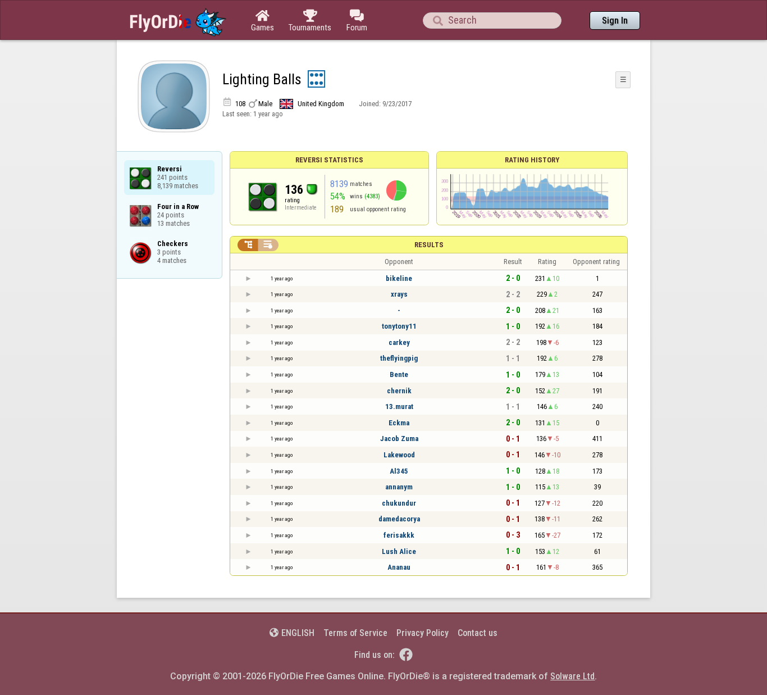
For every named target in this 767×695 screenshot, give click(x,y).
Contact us (477, 633)
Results (429, 244)
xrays (399, 294)
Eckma (399, 423)
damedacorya (399, 519)
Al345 (399, 471)
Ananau (398, 567)
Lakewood (399, 455)
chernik (399, 391)
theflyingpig (399, 358)
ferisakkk (398, 535)
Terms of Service (355, 633)
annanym (399, 487)
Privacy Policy (422, 633)
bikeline (399, 278)
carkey (399, 342)
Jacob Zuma (399, 438)
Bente (399, 374)
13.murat (399, 406)
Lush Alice (399, 551)
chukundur (399, 503)
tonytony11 (399, 326)
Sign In (615, 20)
